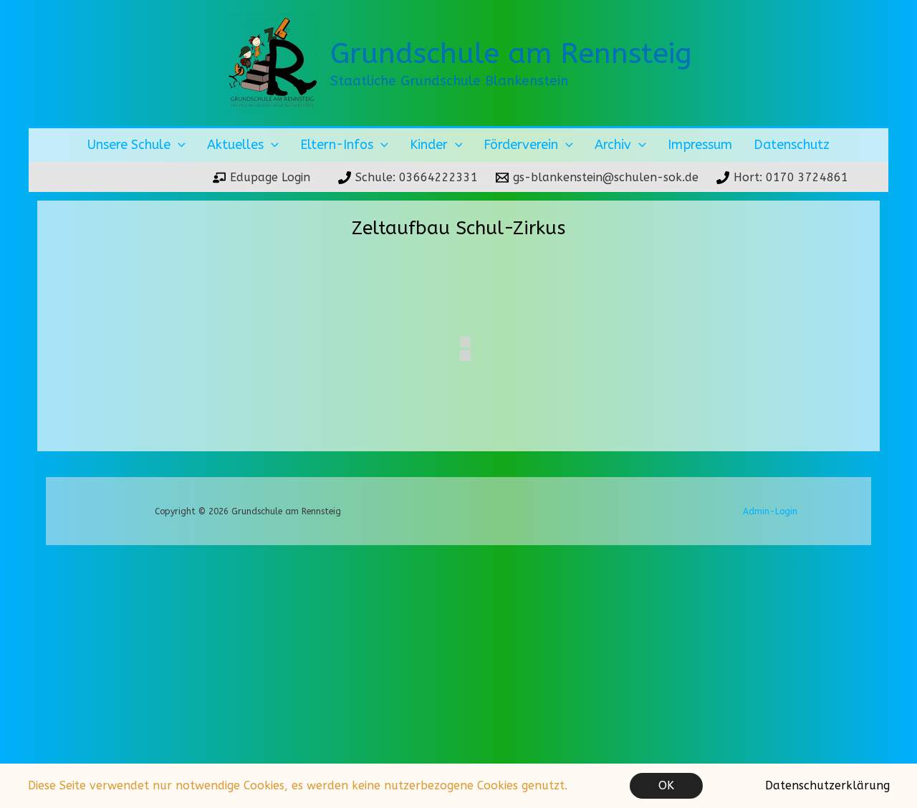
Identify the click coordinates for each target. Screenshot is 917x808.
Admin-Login (770, 511)
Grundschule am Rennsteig (511, 53)
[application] (178, 145)
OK (666, 785)
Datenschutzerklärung (827, 785)
